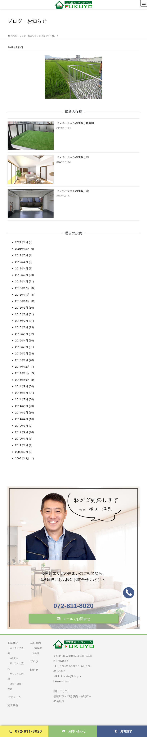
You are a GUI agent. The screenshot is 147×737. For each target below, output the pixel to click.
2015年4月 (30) (24, 340)
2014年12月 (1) (24, 366)
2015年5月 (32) (24, 334)
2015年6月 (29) (24, 327)
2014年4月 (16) (24, 419)
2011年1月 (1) (23, 445)
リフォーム (14, 697)
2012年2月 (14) (24, 432)
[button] (73, 618)
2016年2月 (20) (24, 275)
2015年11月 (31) (25, 294)
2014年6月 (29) (24, 406)
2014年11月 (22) (25, 373)
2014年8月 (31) (24, 393)
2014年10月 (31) (25, 380)
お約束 (36, 653)
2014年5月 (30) (24, 412)
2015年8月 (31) (24, 314)
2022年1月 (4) (23, 242)
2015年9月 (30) (24, 307)
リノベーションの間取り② (72, 191)
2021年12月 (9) (24, 249)
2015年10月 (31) (25, 301)
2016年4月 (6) (23, 268)
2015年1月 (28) (24, 360)
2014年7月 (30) (24, 399)
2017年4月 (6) (23, 262)
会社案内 (35, 643)
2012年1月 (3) (23, 438)
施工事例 (12, 705)
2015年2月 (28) (24, 353)
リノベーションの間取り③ (72, 157)
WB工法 (14, 658)
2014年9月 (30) (24, 386)
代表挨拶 (37, 647)
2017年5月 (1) (23, 255)
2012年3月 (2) (23, 425)
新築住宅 (12, 643)
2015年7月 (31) (24, 321)
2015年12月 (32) (25, 288)
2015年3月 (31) (24, 347)
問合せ (34, 669)
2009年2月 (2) (23, 452)
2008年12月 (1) (24, 458)
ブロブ (34, 661)
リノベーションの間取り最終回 (75, 123)
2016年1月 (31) (24, 281)
